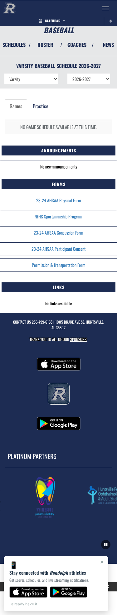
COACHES (76, 45)
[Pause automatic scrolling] (105, 544)
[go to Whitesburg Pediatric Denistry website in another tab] (44, 497)
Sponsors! (78, 339)
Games (16, 106)
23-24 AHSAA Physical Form (58, 200)
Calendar (53, 20)
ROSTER (45, 45)
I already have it (23, 604)
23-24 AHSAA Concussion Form (58, 232)
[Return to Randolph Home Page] (9, 8)
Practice (40, 106)
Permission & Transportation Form (58, 265)
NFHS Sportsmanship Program (58, 216)
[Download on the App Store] (28, 592)
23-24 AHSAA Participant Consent (58, 248)
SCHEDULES (14, 45)
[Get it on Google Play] (69, 592)
